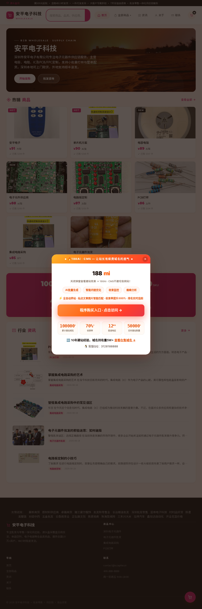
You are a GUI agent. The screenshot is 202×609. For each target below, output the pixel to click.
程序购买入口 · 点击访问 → (101, 311)
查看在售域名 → (125, 340)
